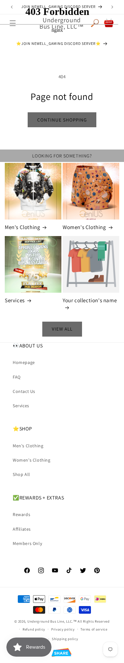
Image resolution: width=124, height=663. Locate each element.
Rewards (21, 514)
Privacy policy (63, 629)
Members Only (27, 543)
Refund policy (34, 629)
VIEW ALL (62, 329)
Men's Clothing (22, 227)
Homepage (24, 362)
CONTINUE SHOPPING (62, 120)
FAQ (17, 377)
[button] (62, 653)
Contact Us (24, 391)
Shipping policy (65, 639)
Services (15, 300)
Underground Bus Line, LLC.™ (52, 621)
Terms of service (93, 629)
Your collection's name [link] (90, 300)
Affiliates (22, 529)
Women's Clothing (84, 227)
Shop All (21, 474)
